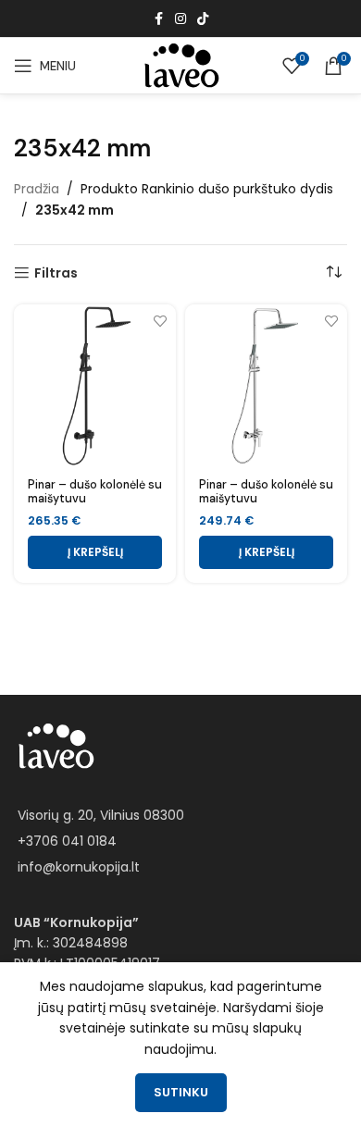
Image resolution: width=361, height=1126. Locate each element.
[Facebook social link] (158, 18)
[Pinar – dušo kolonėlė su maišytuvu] (95, 385)
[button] (95, 552)
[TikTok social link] (203, 18)
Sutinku (181, 1092)
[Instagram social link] (180, 18)
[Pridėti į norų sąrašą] (159, 320)
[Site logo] (180, 65)
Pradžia (36, 188)
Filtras (56, 273)
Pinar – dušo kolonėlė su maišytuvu (95, 491)
